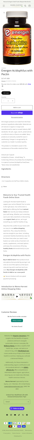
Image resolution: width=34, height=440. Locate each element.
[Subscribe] (28, 402)
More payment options (17, 117)
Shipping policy (18, 436)
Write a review (17, 320)
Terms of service (16, 433)
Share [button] (5, 186)
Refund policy (28, 430)
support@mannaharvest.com (13, 386)
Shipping (3, 81)
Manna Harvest (9, 430)
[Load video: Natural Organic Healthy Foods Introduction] (17, 296)
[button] (4, 6)
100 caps (6, 93)
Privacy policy (6, 433)
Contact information (27, 433)
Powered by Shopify (18, 430)
